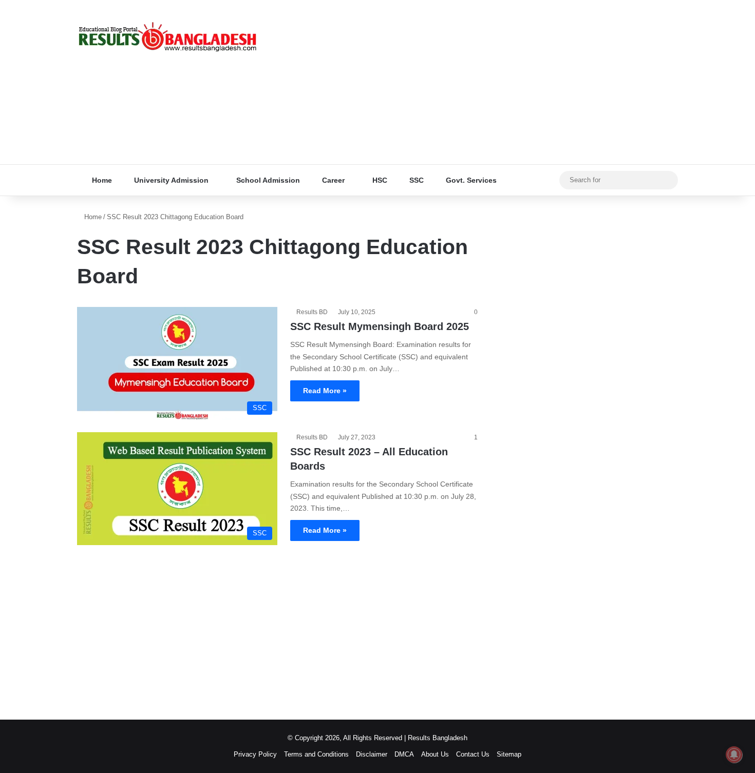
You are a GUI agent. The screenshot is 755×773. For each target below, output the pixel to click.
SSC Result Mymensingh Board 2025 (379, 326)
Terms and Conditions (316, 754)
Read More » (325, 390)
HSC (378, 180)
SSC (415, 180)
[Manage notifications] (734, 754)
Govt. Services (470, 180)
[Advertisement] (480, 82)
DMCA (404, 754)
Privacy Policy (255, 754)
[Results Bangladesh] (167, 37)
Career (332, 180)
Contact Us (472, 754)
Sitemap (509, 754)
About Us (435, 754)
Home (101, 180)
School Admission (267, 180)
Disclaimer (371, 754)
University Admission (170, 180)
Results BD (312, 312)
